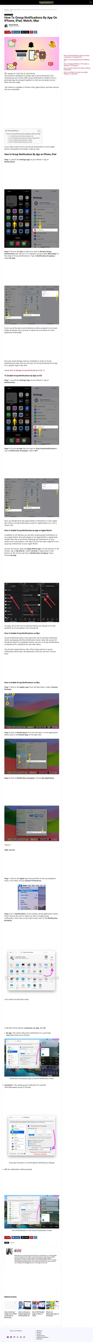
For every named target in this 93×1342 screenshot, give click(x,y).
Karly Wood (13, 25)
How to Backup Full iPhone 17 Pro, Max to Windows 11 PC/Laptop (76, 64)
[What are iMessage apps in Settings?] (52, 1302)
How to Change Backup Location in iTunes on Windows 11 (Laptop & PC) (76, 56)
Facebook (44, 1263)
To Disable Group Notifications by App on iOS (21, 136)
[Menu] (2, 2)
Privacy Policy (41, 1335)
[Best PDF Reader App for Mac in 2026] (38, 1302)
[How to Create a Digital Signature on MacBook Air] (24, 1302)
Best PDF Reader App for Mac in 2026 (38, 1314)
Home (6, 10)
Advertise (39, 1339)
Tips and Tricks (15, 10)
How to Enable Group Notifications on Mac (21, 140)
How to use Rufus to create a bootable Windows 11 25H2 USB (76, 73)
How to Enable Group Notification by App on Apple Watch (25, 138)
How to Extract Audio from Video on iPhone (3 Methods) (10, 1314)
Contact (39, 1332)
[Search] (90, 2)
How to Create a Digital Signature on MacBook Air (24, 1314)
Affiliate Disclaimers (42, 1337)
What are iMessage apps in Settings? (52, 1314)
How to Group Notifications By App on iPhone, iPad (23, 134)
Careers (39, 1334)
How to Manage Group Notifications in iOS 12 (27, 370)
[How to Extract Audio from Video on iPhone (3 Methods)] (10, 1302)
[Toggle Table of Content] (38, 131)
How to (12, 1242)
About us (39, 1330)
